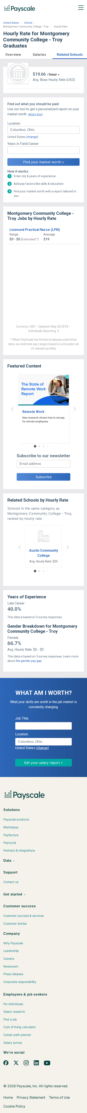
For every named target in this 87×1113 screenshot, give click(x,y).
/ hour (52, 74)
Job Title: (22, 718)
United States (11, 22)
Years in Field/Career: (23, 144)
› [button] (74, 408)
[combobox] (43, 130)
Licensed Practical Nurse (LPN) (35, 230)
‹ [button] (12, 408)
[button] (13, 54)
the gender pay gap (29, 661)
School (28, 22)
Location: (14, 123)
